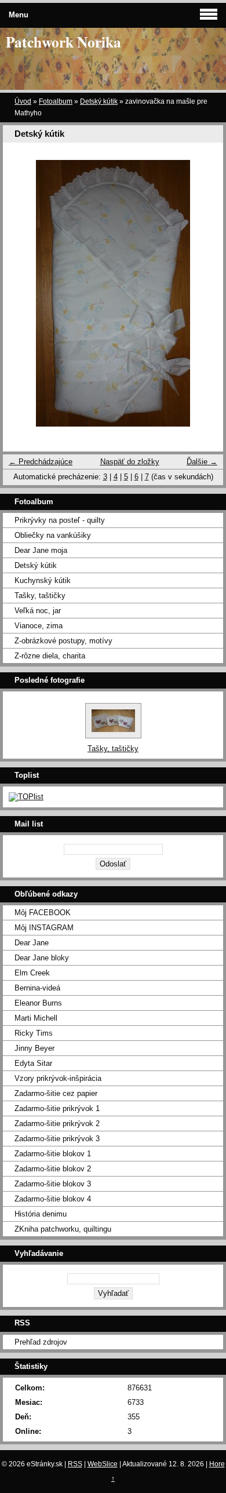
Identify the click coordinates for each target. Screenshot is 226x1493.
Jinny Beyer (34, 1048)
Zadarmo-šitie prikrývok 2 (57, 1123)
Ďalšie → (202, 461)
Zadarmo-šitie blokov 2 (52, 1168)
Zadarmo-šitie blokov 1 (52, 1153)
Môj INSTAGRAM (44, 927)
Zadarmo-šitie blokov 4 (52, 1199)
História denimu (40, 1214)
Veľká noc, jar (37, 610)
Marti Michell (35, 1018)
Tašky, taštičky (39, 595)
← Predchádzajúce (40, 461)
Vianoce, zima (38, 625)
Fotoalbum (55, 101)
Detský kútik (99, 101)
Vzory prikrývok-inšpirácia (57, 1078)
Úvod (22, 101)
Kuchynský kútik (42, 580)
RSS (75, 1464)
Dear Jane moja (40, 550)
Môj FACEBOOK (42, 912)
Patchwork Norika (63, 42)
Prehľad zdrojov (40, 1342)
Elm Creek (32, 972)
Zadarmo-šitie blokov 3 (52, 1183)
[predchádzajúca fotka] (22, 293)
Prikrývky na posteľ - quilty (59, 520)
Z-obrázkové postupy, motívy (63, 640)
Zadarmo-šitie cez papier (55, 1093)
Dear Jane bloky (41, 957)
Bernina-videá (37, 988)
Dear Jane (31, 942)
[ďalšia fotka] (204, 293)
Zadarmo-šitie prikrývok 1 (57, 1108)
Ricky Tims (33, 1033)
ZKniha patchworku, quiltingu (62, 1229)
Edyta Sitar (33, 1063)
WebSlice (103, 1464)
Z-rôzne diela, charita (49, 655)
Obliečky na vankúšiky (52, 535)
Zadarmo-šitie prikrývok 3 (57, 1138)
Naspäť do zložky (129, 461)
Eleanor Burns (38, 1003)
